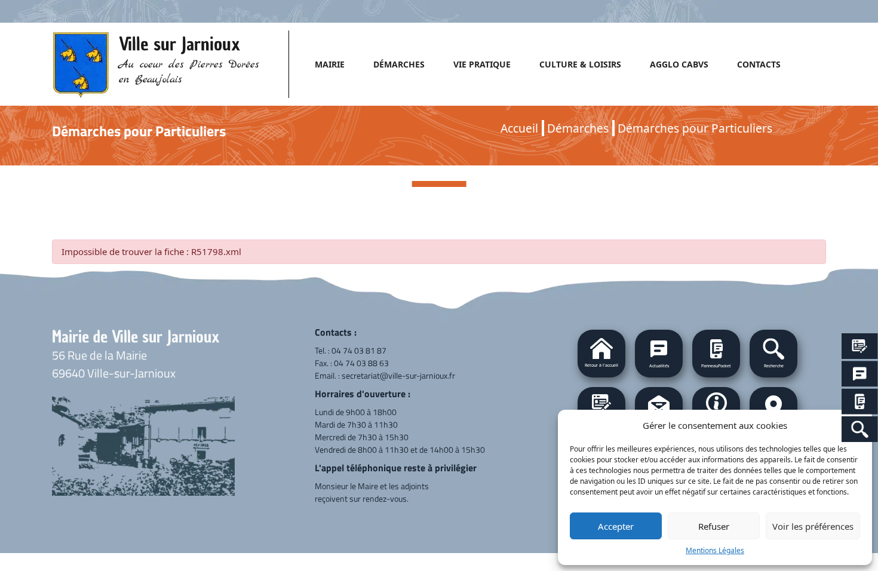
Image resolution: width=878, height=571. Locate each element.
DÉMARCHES (399, 64)
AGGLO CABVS (679, 64)
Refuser (713, 526)
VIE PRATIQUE (482, 64)
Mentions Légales (715, 550)
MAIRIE (330, 64)
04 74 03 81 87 (358, 350)
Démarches (578, 128)
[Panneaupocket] (860, 402)
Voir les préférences (813, 526)
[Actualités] (860, 374)
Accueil (519, 128)
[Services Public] (860, 346)
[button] (773, 353)
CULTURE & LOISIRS (580, 64)
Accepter (616, 526)
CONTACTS (759, 64)
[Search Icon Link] (860, 429)
